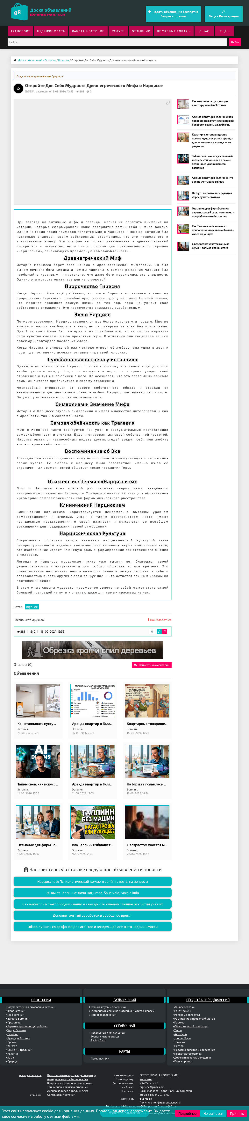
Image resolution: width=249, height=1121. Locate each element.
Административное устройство (27, 1026)
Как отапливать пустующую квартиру (71, 1075)
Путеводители (99, 1058)
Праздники (14, 1022)
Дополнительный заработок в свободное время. (92, 915)
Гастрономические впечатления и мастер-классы (122, 1010)
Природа (12, 1061)
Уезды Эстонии (16, 1030)
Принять (237, 1113)
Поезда (179, 1045)
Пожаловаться (160, 620)
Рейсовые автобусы (187, 1014)
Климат (12, 1045)
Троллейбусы (182, 1038)
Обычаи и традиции (19, 1049)
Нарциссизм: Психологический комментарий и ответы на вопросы (92, 881)
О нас (204, 31)
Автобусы (180, 1034)
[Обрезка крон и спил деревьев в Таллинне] (92, 649)
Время (11, 1042)
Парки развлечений (103, 1014)
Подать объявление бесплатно (175, 14)
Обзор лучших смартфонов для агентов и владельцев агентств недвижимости (93, 926)
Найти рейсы (182, 1010)
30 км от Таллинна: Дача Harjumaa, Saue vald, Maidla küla (92, 893)
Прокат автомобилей (188, 1053)
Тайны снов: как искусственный (67, 1086)
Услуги (118, 31)
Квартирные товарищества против (69, 1083)
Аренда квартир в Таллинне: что (68, 1090)
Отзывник (141, 31)
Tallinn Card (97, 1040)
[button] (168, 103)
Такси (178, 1030)
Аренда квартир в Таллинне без (67, 1079)
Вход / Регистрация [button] (224, 16)
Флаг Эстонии (16, 1010)
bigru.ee (32, 606)
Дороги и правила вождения (192, 1057)
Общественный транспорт (191, 1026)
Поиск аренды (183, 1061)
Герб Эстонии (15, 1014)
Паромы (179, 1022)
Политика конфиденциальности (160, 1102)
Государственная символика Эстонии (31, 1006)
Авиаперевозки (184, 1006)
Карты (124, 1051)
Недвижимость (51, 31)
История (12, 1034)
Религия (12, 1053)
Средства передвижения (208, 1000)
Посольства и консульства (107, 1032)
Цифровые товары (174, 31)
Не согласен (213, 1113)
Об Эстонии (41, 1000)
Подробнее (187, 1113)
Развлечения (124, 1000)
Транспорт (20, 31)
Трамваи (179, 1042)
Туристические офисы (104, 1036)
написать (146, 1079)
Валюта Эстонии (17, 1018)
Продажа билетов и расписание (194, 1049)
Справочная (124, 1026)
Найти (235, 42)
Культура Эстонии (18, 1038)
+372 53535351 (149, 1083)
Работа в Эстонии (88, 31)
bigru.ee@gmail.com (152, 1086)
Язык (10, 1057)
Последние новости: (30, 1075)
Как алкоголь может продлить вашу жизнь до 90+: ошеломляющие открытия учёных (92, 904)
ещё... (225, 31)
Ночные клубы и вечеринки (108, 1006)
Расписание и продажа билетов (194, 1018)
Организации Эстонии (61, 1094)
